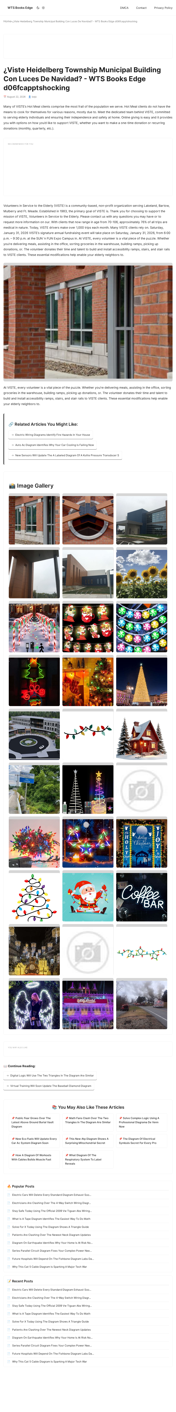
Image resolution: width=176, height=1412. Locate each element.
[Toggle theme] (40, 8)
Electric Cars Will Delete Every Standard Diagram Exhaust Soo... (51, 1194)
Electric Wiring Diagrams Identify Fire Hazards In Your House (52, 434)
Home (7, 21)
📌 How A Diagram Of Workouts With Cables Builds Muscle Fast (31, 1157)
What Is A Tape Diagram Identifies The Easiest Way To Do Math (51, 1218)
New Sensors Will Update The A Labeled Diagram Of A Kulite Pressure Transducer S (67, 455)
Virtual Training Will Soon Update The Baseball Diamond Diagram (50, 1085)
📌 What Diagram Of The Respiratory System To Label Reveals (83, 1159)
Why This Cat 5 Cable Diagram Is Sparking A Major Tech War (49, 1266)
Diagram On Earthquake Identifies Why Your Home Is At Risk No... (52, 1242)
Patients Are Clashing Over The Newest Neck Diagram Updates (51, 1234)
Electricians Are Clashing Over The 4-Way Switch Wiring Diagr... (51, 1203)
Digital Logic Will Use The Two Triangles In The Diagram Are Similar (52, 1075)
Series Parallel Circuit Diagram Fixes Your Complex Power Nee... (52, 1250)
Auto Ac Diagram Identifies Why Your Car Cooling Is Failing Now (54, 445)
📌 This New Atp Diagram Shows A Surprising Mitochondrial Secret (87, 1141)
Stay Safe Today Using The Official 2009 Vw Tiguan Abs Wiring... (52, 1211)
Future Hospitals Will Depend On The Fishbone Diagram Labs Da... (53, 1258)
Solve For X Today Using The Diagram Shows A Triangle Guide (50, 1227)
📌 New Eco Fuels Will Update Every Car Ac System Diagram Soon (34, 1141)
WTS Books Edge (20, 7)
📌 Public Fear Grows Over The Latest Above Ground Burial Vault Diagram (33, 1122)
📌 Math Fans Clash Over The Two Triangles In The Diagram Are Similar (88, 1120)
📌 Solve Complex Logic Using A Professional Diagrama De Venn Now (139, 1122)
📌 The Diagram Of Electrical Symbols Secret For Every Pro (137, 1141)
